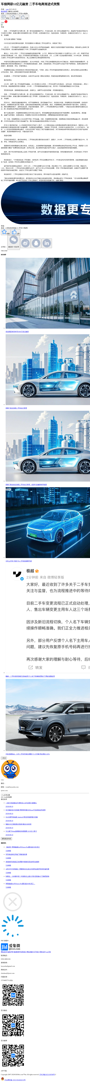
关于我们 (36, 952)
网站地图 (30, 952)
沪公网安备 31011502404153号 (15, 1080)
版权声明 (10, 952)
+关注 (4, 758)
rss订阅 (48, 952)
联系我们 (23, 952)
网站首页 (4, 952)
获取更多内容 (6, 839)
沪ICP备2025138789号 (47, 1074)
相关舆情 (4, 11)
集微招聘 (17, 952)
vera (7, 9)
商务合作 (43, 952)
